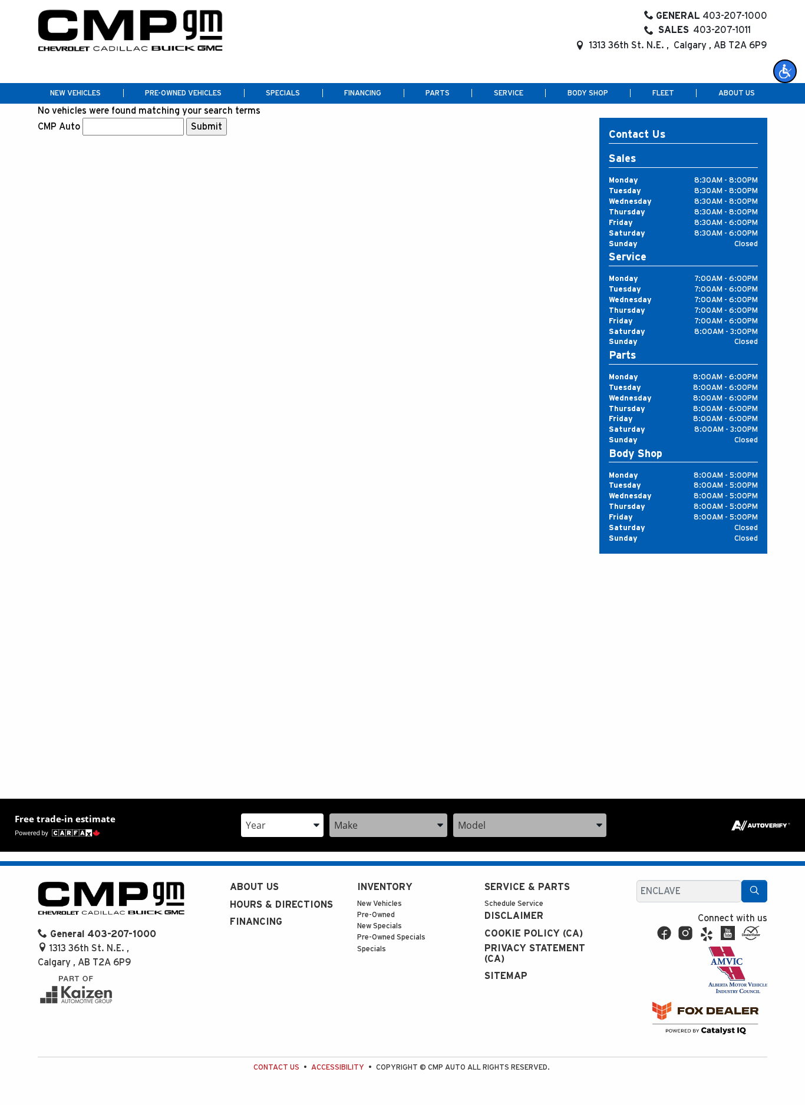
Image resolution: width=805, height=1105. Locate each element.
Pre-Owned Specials (391, 937)
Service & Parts (527, 887)
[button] (785, 71)
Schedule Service (513, 904)
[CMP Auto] (130, 30)
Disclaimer (513, 916)
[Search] (754, 891)
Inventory (385, 887)
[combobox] (282, 825)
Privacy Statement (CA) (534, 954)
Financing (256, 922)
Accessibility (337, 1067)
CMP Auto (59, 126)
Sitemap (505, 976)
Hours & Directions (281, 904)
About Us (254, 887)
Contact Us (276, 1067)
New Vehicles (379, 904)
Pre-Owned (376, 915)
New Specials (379, 926)
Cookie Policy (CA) (533, 933)
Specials (371, 949)
